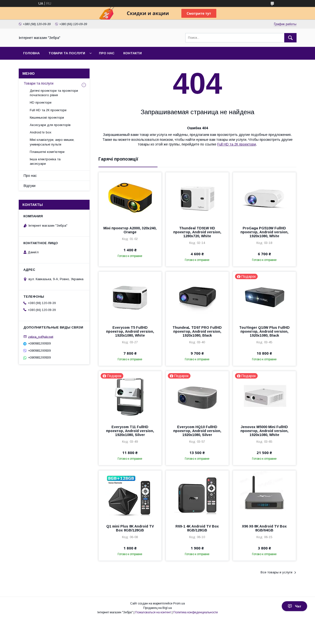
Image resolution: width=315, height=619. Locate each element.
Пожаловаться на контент (153, 612)
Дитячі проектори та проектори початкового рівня (54, 93)
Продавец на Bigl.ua (157, 608)
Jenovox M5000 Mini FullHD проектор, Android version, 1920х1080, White (264, 431)
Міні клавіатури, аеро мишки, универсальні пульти (52, 142)
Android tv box (40, 132)
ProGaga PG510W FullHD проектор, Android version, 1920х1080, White (264, 232)
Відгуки (29, 186)
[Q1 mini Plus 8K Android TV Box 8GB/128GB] (130, 495)
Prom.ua (179, 603)
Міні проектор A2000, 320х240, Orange (130, 230)
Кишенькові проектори (47, 117)
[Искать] (290, 37)
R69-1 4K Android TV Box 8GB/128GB (197, 528)
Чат (298, 606)
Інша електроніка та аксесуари (45, 161)
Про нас (106, 53)
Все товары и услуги (276, 572)
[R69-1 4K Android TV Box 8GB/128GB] (197, 495)
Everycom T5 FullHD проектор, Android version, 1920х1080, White (130, 331)
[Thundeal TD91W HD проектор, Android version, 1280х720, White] (197, 197)
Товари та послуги (66, 53)
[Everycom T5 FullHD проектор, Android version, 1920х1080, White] (130, 296)
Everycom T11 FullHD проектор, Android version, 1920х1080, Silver (130, 431)
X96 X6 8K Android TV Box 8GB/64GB (264, 528)
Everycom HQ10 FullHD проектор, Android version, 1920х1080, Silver (197, 431)
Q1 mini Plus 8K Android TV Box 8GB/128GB (130, 528)
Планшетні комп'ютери (47, 152)
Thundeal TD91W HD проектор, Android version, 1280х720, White (197, 232)
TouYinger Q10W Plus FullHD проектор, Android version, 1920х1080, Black (264, 331)
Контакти (132, 53)
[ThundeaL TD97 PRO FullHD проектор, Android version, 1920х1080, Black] (197, 296)
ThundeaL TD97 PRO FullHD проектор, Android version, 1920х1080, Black (197, 331)
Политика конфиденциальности (195, 612)
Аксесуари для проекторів (50, 125)
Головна (31, 53)
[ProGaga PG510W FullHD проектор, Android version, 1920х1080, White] (264, 197)
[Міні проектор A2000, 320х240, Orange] (130, 197)
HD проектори (40, 102)
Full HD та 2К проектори (236, 144)
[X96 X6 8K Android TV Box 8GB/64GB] (264, 495)
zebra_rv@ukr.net (40, 336)
